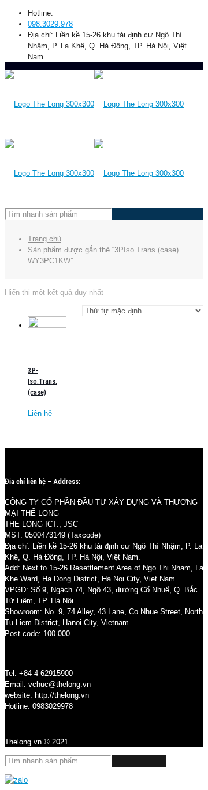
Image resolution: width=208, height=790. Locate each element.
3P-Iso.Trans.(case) (42, 381)
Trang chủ (44, 239)
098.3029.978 (50, 24)
